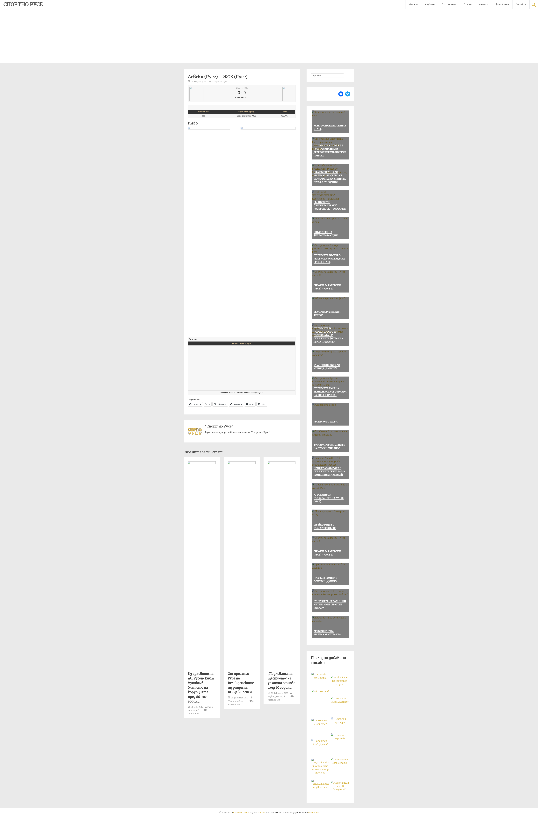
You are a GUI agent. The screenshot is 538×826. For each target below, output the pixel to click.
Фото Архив (502, 4)
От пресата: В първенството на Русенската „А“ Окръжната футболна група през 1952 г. (328, 335)
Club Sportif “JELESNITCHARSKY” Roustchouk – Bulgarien (330, 205)
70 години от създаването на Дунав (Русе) (329, 498)
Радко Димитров (276, 696)
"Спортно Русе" (220, 81)
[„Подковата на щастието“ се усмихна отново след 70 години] (281, 463)
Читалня (483, 4)
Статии (468, 4)
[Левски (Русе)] (207, 94)
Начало (413, 4)
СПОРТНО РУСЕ (23, 4)
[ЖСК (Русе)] (276, 94)
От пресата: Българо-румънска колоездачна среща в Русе (329, 258)
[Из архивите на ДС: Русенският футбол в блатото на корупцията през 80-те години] (202, 463)
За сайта (521, 4)
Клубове (430, 4)
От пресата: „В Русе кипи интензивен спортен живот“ (330, 604)
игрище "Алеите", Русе (241, 343)
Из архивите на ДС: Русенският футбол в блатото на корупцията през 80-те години (201, 687)
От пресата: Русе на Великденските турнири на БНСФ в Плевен (241, 683)
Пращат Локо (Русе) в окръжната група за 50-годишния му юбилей (329, 471)
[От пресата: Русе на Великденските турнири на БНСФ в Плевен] (242, 463)
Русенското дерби (326, 421)
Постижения (449, 4)
